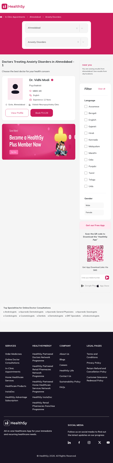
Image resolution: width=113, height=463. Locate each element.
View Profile (17, 112)
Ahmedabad (35, 17)
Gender (88, 198)
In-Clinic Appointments (15, 17)
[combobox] (26, 28)
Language (89, 100)
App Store (104, 286)
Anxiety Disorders (53, 17)
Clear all (101, 89)
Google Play (90, 285)
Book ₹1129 (41, 112)
